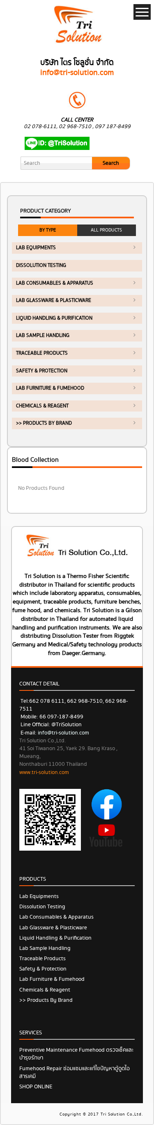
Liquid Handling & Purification (54, 318)
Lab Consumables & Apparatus (54, 283)
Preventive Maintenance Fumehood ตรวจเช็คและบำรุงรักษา (76, 1054)
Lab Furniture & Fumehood (50, 388)
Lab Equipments (36, 248)
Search (111, 163)
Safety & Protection (41, 371)
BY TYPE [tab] (47, 230)
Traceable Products (42, 353)
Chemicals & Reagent (42, 406)
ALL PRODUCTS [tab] (106, 230)
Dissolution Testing (41, 265)
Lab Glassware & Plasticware (53, 300)
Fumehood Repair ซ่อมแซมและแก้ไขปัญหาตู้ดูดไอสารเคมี (74, 1072)
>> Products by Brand (44, 423)
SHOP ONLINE (35, 1087)
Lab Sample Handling (42, 335)
